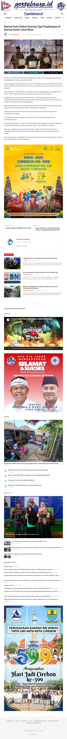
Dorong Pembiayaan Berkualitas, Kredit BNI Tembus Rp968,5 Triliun (40, 272)
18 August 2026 (38, 290)
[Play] (6, 348)
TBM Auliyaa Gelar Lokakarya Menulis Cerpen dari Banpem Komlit (40, 258)
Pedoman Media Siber (53, 721)
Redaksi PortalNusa (14, 34)
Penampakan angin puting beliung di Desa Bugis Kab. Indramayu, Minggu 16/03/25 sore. (27, 588)
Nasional (35, 17)
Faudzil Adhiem (27, 274)
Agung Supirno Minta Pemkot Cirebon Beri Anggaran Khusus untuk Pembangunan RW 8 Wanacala (31, 463)
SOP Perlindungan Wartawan (40, 721)
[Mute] (58, 348)
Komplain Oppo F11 (9, 585)
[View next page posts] (35, 303)
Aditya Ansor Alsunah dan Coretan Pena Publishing (21, 480)
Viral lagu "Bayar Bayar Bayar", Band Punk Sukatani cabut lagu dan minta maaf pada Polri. (28, 596)
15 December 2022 (26, 34)
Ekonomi (49, 17)
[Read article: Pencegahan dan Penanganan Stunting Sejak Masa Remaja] (7, 555)
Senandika (8, 17)
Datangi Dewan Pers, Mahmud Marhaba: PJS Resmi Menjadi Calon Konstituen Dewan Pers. (28, 572)
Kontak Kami (25, 721)
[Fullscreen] (61, 348)
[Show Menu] (5, 14)
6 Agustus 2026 (8, 566)
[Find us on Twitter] (36, 734)
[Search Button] (62, 14)
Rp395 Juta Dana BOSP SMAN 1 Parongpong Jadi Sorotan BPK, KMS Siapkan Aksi (29, 475)
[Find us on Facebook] (29, 734)
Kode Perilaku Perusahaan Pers (33, 722)
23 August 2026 (33, 260)
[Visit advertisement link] (33, 6)
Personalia (17, 721)
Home (5, 22)
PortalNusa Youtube (10, 562)
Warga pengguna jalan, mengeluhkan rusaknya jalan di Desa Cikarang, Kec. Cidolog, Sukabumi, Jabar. (31, 575)
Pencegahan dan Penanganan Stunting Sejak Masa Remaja (26, 554)
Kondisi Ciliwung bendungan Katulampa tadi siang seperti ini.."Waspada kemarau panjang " (28, 569)
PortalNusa (30, 730)
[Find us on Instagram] (31, 734)
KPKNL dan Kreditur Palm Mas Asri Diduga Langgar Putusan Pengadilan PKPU (28, 470)
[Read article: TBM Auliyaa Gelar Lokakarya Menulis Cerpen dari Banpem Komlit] (12, 263)
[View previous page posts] (32, 303)
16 (45, 290)
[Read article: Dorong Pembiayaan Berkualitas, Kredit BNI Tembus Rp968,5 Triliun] (12, 277)
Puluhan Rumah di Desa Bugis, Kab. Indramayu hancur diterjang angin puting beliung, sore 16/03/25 (30, 591)
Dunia (42, 17)
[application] (33, 333)
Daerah (27, 17)
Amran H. (26, 260)
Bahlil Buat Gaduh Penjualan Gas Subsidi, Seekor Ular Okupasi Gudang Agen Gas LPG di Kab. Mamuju (31, 599)
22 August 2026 (35, 274)
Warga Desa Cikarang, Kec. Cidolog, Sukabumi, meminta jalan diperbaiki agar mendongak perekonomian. (32, 580)
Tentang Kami (10, 721)
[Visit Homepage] (33, 13)
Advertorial (18, 17)
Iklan (30, 721)
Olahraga (57, 17)
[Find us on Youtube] (33, 734)
